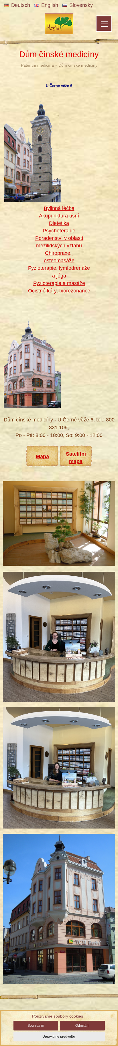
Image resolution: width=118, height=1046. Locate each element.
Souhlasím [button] (35, 1026)
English (49, 5)
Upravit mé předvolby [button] (59, 1037)
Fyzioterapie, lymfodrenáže (59, 268)
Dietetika (59, 223)
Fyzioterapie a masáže (59, 283)
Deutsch (20, 5)
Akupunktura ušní (59, 216)
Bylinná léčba (59, 208)
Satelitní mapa (76, 457)
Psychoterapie (59, 231)
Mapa (42, 456)
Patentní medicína (37, 65)
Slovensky (81, 5)
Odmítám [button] (82, 1026)
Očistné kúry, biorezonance (59, 291)
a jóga (59, 276)
